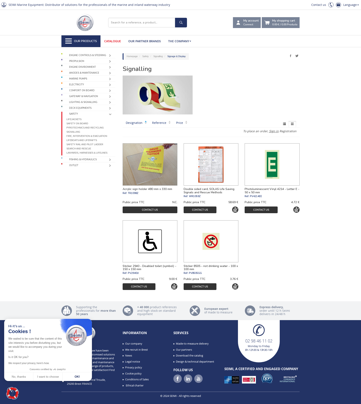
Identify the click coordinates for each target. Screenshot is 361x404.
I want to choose (48, 376)
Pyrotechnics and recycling (85, 127)
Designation (134, 123)
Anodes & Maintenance (84, 72)
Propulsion (76, 61)
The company (178, 41)
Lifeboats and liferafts (81, 140)
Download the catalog (189, 355)
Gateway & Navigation (83, 96)
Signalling (73, 132)
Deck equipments (80, 108)
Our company (133, 343)
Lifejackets (73, 119)
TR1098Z (133, 193)
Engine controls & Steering (87, 55)
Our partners (184, 349)
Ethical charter (134, 385)
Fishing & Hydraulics (83, 159)
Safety (73, 113)
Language (350, 5)
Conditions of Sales (137, 379)
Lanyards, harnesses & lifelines (86, 152)
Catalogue (112, 41)
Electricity (76, 84)
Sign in (274, 131)
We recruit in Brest (136, 349)
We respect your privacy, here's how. (28, 363)
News (128, 355)
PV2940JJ (133, 273)
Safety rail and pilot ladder (84, 144)
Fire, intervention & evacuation (86, 136)
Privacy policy (133, 367)
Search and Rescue (78, 148)
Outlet (73, 165)
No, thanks (19, 376)
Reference (159, 123)
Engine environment (82, 67)
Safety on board (77, 123)
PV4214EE (256, 196)
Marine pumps (78, 78)
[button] (12, 393)
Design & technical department (195, 361)
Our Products (85, 41)
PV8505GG (195, 273)
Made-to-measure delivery (192, 343)
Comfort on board (82, 90)
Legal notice (132, 361)
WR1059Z (195, 196)
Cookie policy (133, 373)
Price (180, 123)
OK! (77, 376)
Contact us (318, 5)
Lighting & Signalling (83, 102)
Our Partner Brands (144, 41)
